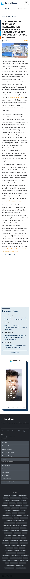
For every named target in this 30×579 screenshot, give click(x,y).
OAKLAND (6, 498)
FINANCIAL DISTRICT (19, 520)
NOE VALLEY (6, 543)
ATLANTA (23, 500)
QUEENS (17, 550)
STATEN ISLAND (24, 560)
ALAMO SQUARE (15, 500)
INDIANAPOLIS (15, 528)
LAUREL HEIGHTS (15, 530)
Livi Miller (6, 40)
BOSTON (19, 503)
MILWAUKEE (8, 538)
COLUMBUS (7, 510)
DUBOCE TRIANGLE (17, 515)
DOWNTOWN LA (6, 515)
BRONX (25, 503)
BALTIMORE (12, 503)
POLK (15, 548)
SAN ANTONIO (24, 555)
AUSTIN (5, 503)
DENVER (8, 513)
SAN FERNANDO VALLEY (16, 557)
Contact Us (5, 459)
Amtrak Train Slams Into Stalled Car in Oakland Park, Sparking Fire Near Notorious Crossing (15, 337)
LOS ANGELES (24, 530)
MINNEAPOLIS (16, 538)
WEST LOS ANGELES (21, 567)
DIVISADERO (22, 513)
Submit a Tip (6, 465)
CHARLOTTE (19, 505)
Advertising (5, 472)
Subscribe (5, 442)
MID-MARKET (21, 535)
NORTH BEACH (14, 543)
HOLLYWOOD (16, 525)
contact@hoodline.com (8, 437)
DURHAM (26, 515)
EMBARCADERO (24, 518)
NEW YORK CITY (24, 540)
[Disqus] (15, 281)
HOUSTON (7, 528)
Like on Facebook (7, 449)
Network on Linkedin (8, 452)
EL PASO (16, 518)
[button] (4, 407)
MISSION (24, 538)
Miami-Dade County (17, 97)
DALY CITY (24, 498)
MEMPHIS (8, 535)
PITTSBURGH (9, 548)
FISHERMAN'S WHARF (9, 523)
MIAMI (14, 535)
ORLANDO (7, 545)
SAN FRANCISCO (22, 495)
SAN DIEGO (5, 557)
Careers (4, 469)
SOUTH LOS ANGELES (13, 560)
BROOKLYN (5, 505)
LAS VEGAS (5, 530)
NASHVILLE (5, 540)
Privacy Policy (6, 475)
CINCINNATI (7, 508)
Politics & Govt (11, 16)
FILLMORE (9, 520)
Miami (4, 16)
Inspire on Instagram (8, 456)
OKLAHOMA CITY (24, 543)
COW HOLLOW (16, 510)
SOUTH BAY (7, 495)
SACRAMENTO (6, 555)
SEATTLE (26, 557)
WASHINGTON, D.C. (9, 567)
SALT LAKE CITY (15, 555)
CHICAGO (26, 505)
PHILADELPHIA (15, 545)
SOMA (4, 560)
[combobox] (7, 8)
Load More (15, 352)
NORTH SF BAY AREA (15, 498)
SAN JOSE (14, 495)
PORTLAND (22, 548)
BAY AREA (7, 500)
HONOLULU (24, 525)
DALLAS (23, 510)
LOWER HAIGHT (8, 533)
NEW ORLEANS (14, 540)
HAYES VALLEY (7, 525)
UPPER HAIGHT (20, 565)
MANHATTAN (17, 533)
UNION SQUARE (10, 565)
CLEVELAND (24, 508)
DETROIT (14, 513)
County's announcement (13, 201)
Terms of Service (7, 478)
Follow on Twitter (7, 446)
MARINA (24, 533)
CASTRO (12, 505)
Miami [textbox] (7, 8)
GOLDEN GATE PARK (21, 523)
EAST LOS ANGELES (7, 518)
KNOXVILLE (23, 528)
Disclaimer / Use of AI (8, 482)
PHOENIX (23, 545)
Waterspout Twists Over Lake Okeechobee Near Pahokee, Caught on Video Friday (15, 327)
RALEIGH (23, 550)
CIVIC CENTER (15, 508)
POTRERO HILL (9, 550)
